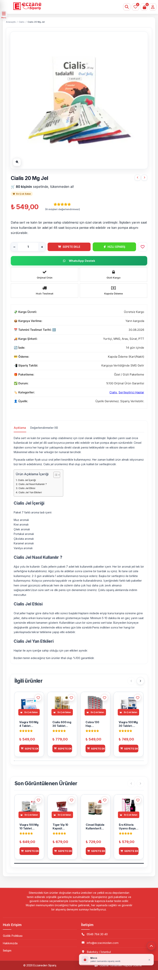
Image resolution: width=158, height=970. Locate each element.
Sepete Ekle (71, 246)
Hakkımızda (10, 943)
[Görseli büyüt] (17, 162)
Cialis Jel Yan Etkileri (30, 492)
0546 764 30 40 (97, 934)
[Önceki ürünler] (131, 681)
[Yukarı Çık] (151, 946)
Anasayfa (11, 22)
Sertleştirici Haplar (131, 392)
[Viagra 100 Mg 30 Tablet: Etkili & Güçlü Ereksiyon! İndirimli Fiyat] (144, 178)
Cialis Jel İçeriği (27, 480)
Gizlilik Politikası (13, 935)
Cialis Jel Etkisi (26, 488)
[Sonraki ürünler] (140, 681)
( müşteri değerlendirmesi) (62, 209)
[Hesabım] (152, 7)
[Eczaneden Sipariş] (68, 6)
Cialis (21, 22)
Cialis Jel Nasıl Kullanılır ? (32, 484)
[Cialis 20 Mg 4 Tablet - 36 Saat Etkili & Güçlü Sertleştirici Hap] (137, 178)
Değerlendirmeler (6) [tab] (44, 427)
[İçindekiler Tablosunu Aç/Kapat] (54, 475)
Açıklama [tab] (20, 427)
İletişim (7, 950)
